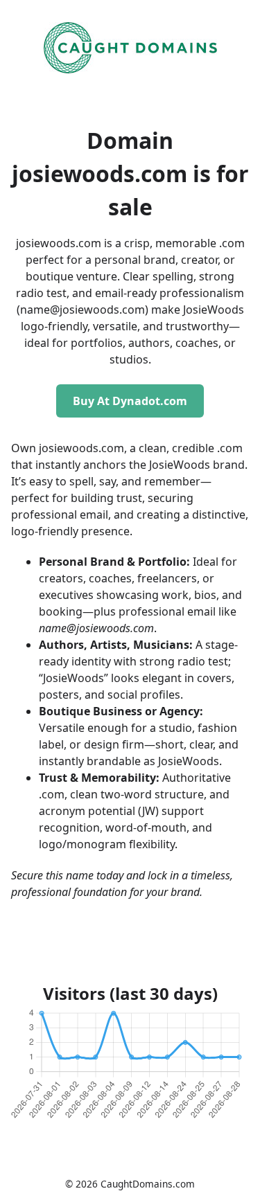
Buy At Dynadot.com (130, 401)
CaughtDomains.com (148, 1183)
